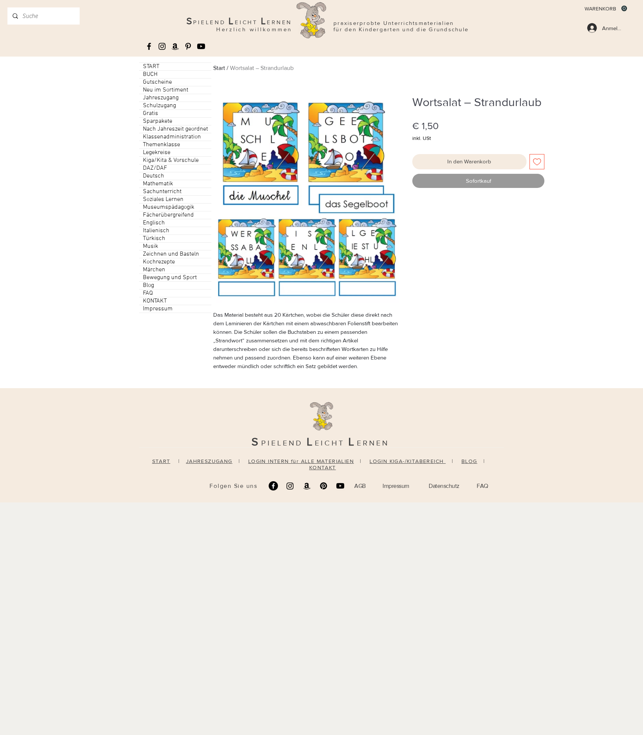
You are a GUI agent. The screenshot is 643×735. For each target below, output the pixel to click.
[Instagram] (290, 485)
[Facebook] (273, 485)
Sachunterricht (162, 191)
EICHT (331, 443)
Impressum (158, 309)
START (151, 66)
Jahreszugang (161, 98)
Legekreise (156, 152)
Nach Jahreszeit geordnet (175, 129)
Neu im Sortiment (165, 90)
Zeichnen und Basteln (171, 254)
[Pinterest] (323, 485)
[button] (606, 9)
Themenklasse (161, 144)
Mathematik (158, 184)
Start (219, 68)
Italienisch (156, 230)
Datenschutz (444, 486)
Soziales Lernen (163, 199)
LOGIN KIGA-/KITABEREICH (408, 461)
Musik (150, 246)
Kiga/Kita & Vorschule (171, 160)
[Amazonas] (175, 46)
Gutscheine (157, 82)
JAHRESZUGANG (209, 461)
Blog (148, 285)
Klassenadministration (172, 137)
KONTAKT (155, 301)
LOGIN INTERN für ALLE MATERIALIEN (301, 461)
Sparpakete (157, 121)
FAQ (148, 293)
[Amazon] (306, 485)
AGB (360, 486)
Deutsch (153, 176)
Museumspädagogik (168, 207)
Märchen (154, 270)
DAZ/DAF (155, 168)
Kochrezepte (159, 262)
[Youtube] (201, 46)
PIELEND (284, 443)
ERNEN (373, 443)
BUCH (150, 74)
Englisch (154, 223)
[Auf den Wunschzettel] (537, 161)
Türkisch (154, 238)
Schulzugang (159, 105)
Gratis (150, 113)
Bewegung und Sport (170, 277)
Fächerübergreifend (168, 215)
